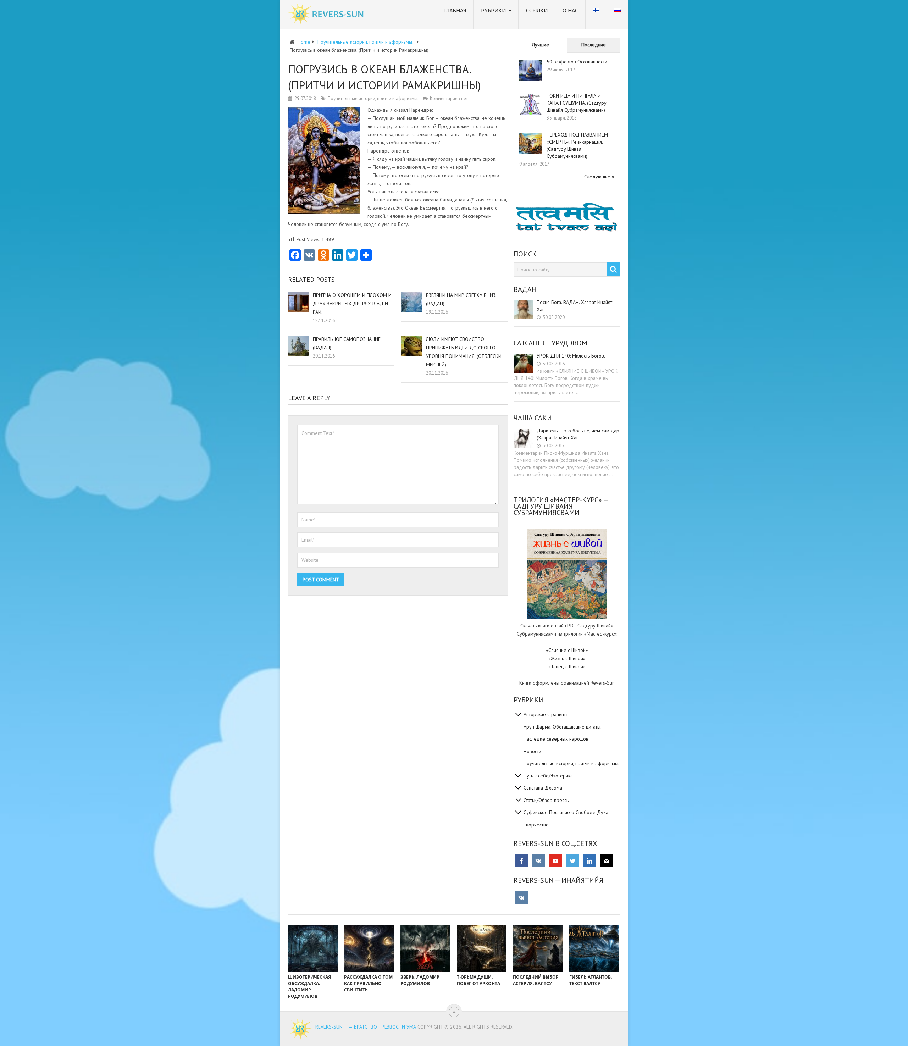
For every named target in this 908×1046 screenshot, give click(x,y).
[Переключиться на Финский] (596, 14)
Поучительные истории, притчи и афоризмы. (373, 98)
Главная (454, 10)
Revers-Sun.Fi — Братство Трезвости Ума (365, 1027)
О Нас (570, 10)
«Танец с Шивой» (567, 666)
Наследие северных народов (556, 739)
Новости (532, 751)
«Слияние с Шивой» (567, 650)
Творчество (536, 824)
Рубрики (493, 10)
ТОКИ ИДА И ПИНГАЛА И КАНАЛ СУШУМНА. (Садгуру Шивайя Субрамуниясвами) (577, 103)
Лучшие (540, 44)
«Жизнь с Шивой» (567, 658)
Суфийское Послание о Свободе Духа (566, 812)
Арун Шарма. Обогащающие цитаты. (563, 727)
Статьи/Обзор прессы (547, 800)
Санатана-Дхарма (543, 788)
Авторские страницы (546, 714)
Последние (593, 44)
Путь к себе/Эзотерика (548, 776)
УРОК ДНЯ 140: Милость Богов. (571, 356)
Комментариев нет (449, 98)
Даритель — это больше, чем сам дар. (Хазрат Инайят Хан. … (578, 434)
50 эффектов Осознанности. (577, 62)
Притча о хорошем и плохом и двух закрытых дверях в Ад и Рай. (352, 303)
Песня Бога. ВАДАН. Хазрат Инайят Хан (574, 305)
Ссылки (537, 10)
